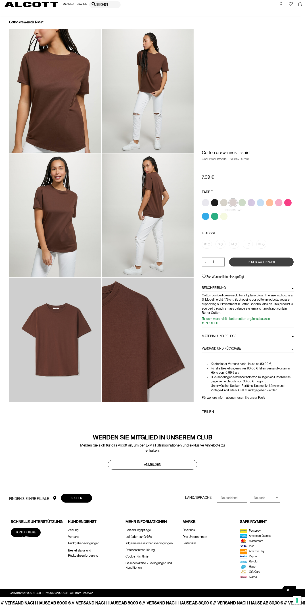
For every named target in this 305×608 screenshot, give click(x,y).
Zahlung (73, 530)
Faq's (261, 397)
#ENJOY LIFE (211, 323)
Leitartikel (189, 543)
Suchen (76, 497)
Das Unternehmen (195, 537)
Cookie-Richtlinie (136, 556)
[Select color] (206, 210)
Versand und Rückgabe (221, 348)
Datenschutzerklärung (140, 550)
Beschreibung (214, 287)
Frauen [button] (82, 4)
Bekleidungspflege (138, 530)
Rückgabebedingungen (83, 543)
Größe (209, 233)
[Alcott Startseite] (31, 4)
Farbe (207, 192)
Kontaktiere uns (25, 533)
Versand (73, 537)
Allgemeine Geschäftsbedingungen (149, 543)
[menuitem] (68, 4)
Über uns (189, 530)
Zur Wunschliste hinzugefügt (225, 277)
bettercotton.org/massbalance (249, 318)
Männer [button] (68, 4)
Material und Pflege (219, 336)
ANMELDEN (152, 464)
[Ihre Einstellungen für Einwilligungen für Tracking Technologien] (297, 600)
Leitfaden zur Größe (138, 537)
